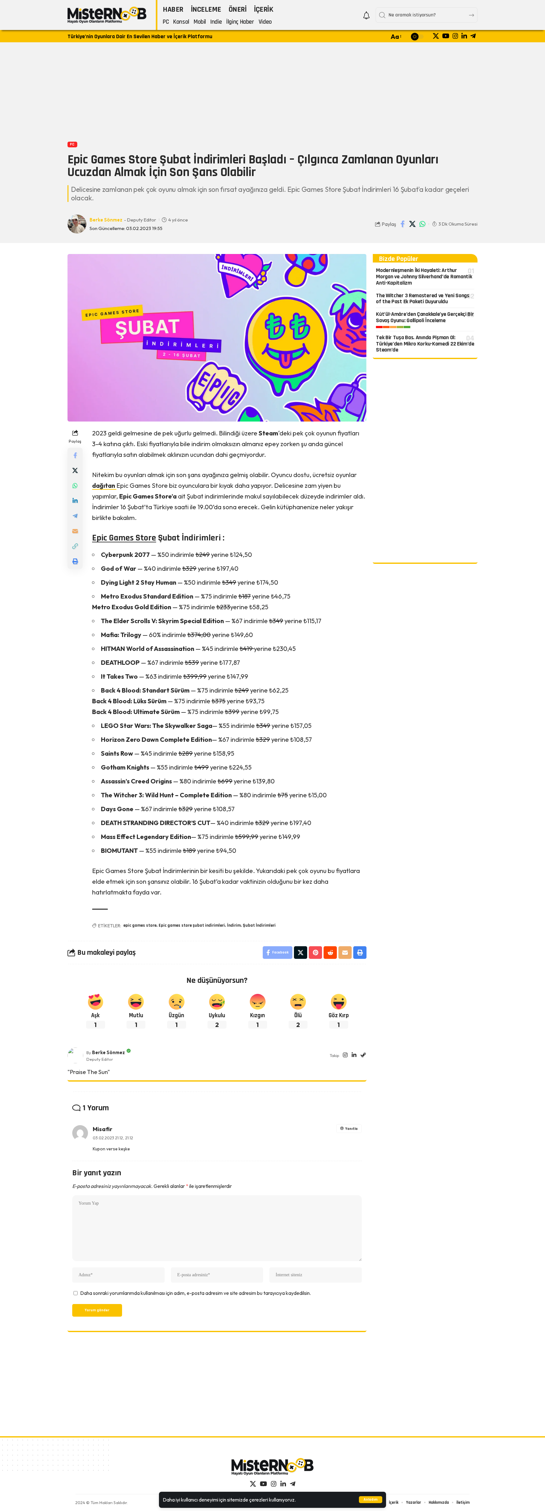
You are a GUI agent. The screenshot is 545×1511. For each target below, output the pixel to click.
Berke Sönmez (106, 220)
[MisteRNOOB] (272, 1466)
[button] (370, 1499)
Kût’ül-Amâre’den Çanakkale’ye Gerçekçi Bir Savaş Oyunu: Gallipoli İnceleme (425, 317)
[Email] (75, 531)
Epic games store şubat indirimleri (192, 925)
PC (72, 144)
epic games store (139, 925)
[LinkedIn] (464, 36)
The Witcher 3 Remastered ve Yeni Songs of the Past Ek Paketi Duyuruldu (422, 298)
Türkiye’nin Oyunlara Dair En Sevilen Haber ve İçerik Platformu (139, 36)
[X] (436, 36)
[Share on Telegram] (75, 515)
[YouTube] (446, 36)
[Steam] (363, 1055)
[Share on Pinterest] (315, 952)
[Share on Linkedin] (75, 500)
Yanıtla (351, 1128)
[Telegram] (473, 36)
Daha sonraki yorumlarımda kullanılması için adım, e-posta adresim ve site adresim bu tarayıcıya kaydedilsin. (195, 1293)
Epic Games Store (124, 538)
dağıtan (104, 485)
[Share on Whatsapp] (422, 224)
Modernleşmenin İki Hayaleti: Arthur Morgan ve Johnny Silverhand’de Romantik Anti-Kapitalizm (424, 276)
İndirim (234, 925)
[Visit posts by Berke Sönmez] (75, 1055)
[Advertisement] (272, 91)
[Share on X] (412, 224)
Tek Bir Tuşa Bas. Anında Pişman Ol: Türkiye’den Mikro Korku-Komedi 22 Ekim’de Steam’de (425, 344)
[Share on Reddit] (330, 952)
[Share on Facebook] (402, 224)
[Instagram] (455, 36)
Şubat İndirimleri (259, 925)
